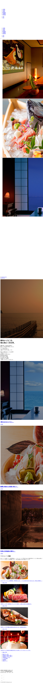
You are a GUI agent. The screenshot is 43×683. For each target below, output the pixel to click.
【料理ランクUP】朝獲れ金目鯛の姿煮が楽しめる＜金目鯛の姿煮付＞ (13, 627)
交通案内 (4, 13)
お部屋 (4, 9)
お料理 (4, 10)
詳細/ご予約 (5, 582)
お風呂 (4, 11)
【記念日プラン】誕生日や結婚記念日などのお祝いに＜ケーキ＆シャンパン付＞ (15, 650)
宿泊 (3, 17)
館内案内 (4, 12)
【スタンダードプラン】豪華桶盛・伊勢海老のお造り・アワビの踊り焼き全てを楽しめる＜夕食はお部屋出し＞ (21, 580)
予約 (3, 16)
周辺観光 (4, 14)
